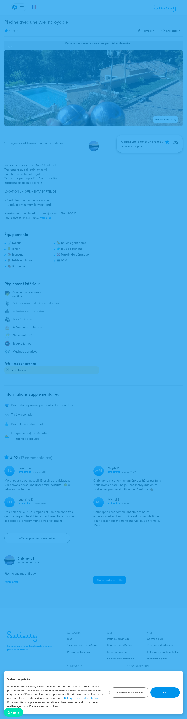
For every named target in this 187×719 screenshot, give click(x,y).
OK (165, 692)
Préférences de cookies (129, 692)
